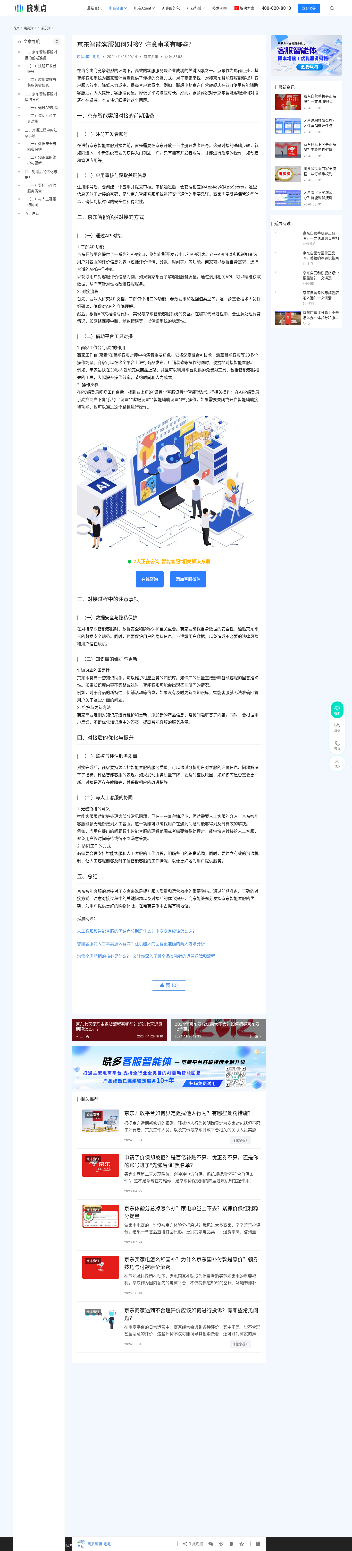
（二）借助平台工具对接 (41, 118)
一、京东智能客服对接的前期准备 (41, 55)
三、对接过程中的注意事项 (41, 133)
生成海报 (195, 1543)
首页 (16, 28)
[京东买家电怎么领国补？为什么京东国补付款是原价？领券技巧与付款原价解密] (100, 1267)
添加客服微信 (188, 579)
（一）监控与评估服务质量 (41, 188)
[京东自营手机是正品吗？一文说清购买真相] (288, 102)
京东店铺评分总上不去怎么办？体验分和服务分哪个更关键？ (321, 315)
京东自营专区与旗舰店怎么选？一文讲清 (321, 295)
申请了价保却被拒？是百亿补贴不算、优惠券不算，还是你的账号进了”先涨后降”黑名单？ (191, 1161)
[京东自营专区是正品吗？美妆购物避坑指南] (288, 150)
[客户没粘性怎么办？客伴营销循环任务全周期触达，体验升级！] (288, 126)
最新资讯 (94, 8)
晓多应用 (69, 1545)
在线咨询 (149, 579)
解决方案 (247, 8)
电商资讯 (116, 8)
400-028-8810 (276, 8)
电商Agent (142, 8)
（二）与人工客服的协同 (41, 202)
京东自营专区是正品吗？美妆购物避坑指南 (320, 149)
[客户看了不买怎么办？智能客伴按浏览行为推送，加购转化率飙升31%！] (288, 198)
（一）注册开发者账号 (41, 69)
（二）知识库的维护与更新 (41, 160)
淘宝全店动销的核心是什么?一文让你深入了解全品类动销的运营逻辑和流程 (146, 956)
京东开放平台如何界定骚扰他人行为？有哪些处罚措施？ (188, 1113)
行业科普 (194, 8)
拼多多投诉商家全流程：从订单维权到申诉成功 (320, 173)
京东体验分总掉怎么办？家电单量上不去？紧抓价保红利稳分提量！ (191, 1212)
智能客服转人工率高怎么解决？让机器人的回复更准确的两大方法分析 (141, 943)
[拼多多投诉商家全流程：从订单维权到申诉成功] (288, 174)
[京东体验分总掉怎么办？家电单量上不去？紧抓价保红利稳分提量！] (100, 1216)
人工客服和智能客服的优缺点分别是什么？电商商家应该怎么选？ (137, 931)
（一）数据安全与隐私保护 (41, 146)
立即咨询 (309, 8)
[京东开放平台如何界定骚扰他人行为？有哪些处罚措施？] (100, 1121)
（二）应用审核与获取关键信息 (41, 82)
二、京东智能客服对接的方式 (41, 97)
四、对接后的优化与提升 (41, 174)
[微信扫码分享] (210, 1543)
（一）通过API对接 (42, 107)
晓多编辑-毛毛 (88, 56)
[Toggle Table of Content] (57, 41)
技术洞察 (219, 8)
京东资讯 (151, 56)
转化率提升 (240, 1140)
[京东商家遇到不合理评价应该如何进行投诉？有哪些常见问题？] (100, 1318)
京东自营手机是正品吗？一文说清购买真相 (320, 101)
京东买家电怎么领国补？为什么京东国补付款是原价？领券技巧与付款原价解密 (191, 1263)
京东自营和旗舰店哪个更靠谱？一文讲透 (321, 275)
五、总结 (32, 213)
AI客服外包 (171, 8)
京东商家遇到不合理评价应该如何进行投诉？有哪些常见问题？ (191, 1314)
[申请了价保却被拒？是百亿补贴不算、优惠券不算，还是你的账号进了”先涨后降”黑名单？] (100, 1165)
